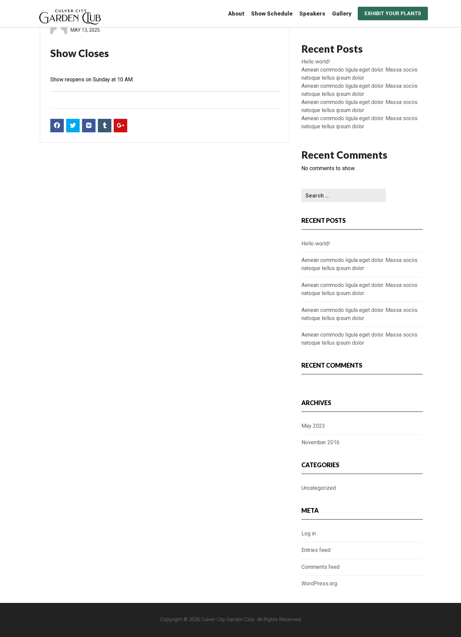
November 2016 (320, 442)
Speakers (312, 13)
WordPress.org (319, 583)
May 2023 (313, 426)
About (236, 13)
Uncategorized (318, 488)
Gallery (342, 13)
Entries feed (315, 550)
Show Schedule (272, 13)
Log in (308, 533)
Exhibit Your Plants (392, 13)
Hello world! (315, 61)
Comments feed (320, 567)
